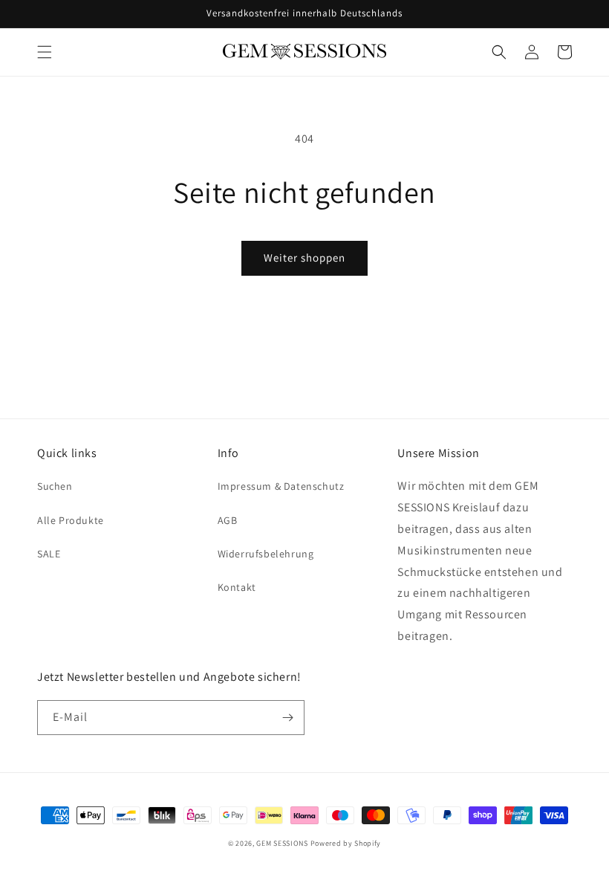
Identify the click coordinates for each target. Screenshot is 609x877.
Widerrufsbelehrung (266, 553)
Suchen (55, 486)
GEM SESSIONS (281, 843)
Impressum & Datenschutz (281, 486)
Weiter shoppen (304, 257)
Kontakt (237, 587)
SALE (48, 553)
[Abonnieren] (287, 717)
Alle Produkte (70, 520)
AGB (228, 520)
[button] (44, 52)
